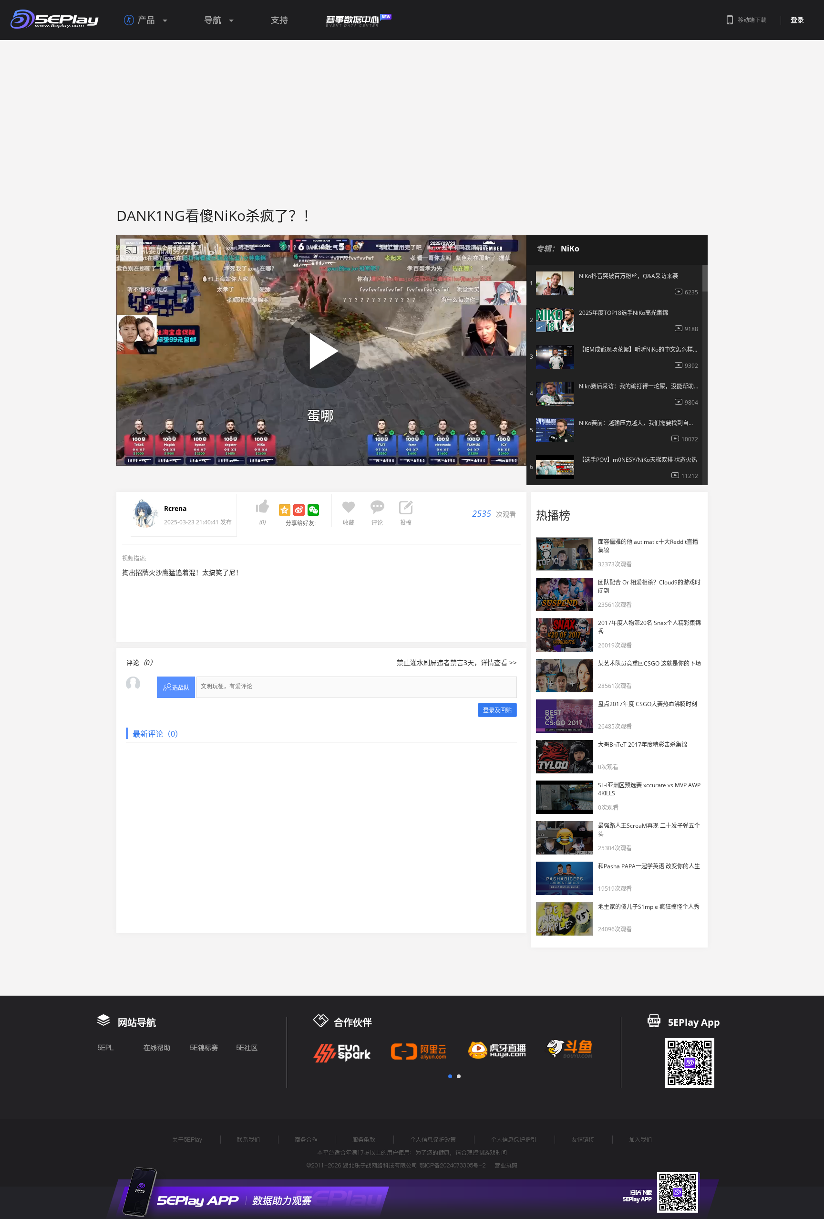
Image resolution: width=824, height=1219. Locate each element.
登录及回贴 (497, 710)
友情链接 (582, 1140)
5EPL (105, 1047)
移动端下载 (752, 20)
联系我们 (248, 1140)
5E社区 (247, 1047)
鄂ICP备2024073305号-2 (452, 1165)
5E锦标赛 (204, 1047)
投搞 (406, 523)
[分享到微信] (313, 510)
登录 (797, 20)
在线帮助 (157, 1047)
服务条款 (363, 1140)
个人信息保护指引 (513, 1140)
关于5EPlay (187, 1140)
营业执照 (505, 1165)
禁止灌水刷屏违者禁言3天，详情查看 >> (457, 662)
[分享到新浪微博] (299, 510)
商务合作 (306, 1140)
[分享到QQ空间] (284, 510)
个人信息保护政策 (433, 1140)
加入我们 (640, 1140)
